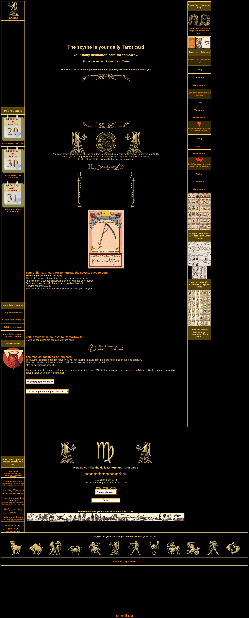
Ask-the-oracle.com (13, 519)
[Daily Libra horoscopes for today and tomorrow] (134, 554)
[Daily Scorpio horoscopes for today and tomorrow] (154, 554)
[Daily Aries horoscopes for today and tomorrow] (16, 554)
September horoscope (13, 320)
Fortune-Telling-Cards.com (13, 528)
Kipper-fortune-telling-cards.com (13, 501)
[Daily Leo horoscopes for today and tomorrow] (95, 554)
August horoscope (13, 312)
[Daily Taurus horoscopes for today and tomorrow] (36, 554)
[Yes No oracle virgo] (13, 368)
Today (199, 69)
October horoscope (13, 327)
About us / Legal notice (124, 561)
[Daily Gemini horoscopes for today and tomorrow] (55, 554)
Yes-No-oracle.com (13, 510)
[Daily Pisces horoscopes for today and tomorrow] (233, 554)
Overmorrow (199, 85)
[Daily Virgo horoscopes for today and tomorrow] (114, 554)
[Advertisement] (12, 64)
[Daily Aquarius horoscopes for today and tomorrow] (213, 554)
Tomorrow (199, 77)
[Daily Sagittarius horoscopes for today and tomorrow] (174, 554)
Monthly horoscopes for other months (13, 335)
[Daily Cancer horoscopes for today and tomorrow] (75, 554)
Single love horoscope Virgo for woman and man (199, 30)
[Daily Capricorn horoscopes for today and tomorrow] (193, 554)
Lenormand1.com (13, 483)
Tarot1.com (13, 473)
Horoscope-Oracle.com (13, 491)
